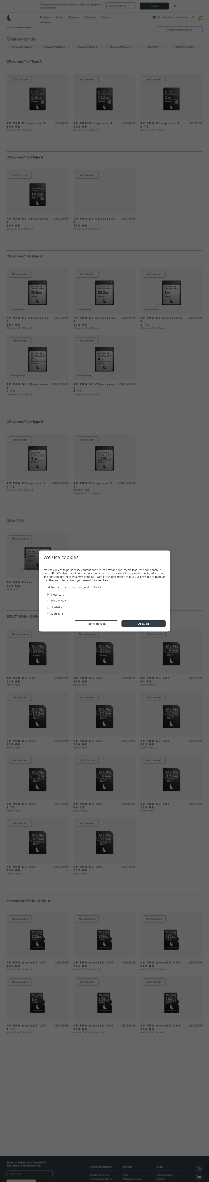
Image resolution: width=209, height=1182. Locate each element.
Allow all (143, 623)
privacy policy (75, 587)
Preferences (58, 601)
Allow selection (96, 623)
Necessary (57, 594)
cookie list (96, 587)
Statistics (56, 607)
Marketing (57, 613)
